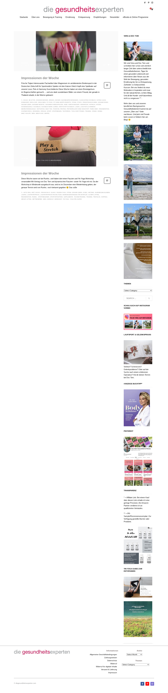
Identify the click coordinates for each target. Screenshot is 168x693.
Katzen (98, 104)
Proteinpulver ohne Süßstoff (78, 109)
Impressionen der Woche (40, 78)
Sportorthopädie (56, 197)
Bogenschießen (42, 100)
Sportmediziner (43, 197)
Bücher (57, 100)
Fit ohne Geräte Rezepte (62, 102)
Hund (65, 104)
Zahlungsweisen (110, 658)
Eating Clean (101, 100)
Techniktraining (79, 197)
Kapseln (92, 104)
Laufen (23, 194)
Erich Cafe (33, 102)
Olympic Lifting (93, 194)
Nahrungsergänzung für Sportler (74, 194)
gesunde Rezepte (38, 104)
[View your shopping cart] (152, 9)
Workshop (58, 199)
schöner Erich (26, 111)
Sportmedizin (56, 111)
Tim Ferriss (66, 111)
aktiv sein (27, 192)
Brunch (51, 100)
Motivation (41, 109)
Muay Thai (49, 109)
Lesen (77, 106)
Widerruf (113, 664)
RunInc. (34, 197)
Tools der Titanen (77, 111)
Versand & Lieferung (109, 669)
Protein (63, 109)
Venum (94, 111)
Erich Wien (42, 102)
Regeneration (104, 109)
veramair (24, 63)
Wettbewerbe (37, 199)
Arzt (33, 192)
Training (88, 111)
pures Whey (94, 109)
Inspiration (84, 104)
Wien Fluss (39, 113)
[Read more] (107, 88)
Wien (33, 113)
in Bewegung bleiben (102, 192)
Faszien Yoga (61, 192)
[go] (149, 298)
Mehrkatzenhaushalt (28, 109)
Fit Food (49, 102)
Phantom (56, 109)
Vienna (99, 111)
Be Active (32, 100)
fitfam (74, 102)
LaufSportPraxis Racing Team (50, 194)
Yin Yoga (66, 199)
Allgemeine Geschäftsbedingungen (103, 654)
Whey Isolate (26, 113)
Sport (49, 111)
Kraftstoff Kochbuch (66, 106)
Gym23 (85, 192)
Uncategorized (53, 65)
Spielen (43, 111)
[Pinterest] (148, 2)
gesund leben (26, 104)
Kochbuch (36, 106)
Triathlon (96, 197)
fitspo (79, 102)
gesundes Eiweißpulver (54, 104)
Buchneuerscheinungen (69, 100)
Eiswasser (25, 102)
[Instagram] (152, 2)
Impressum (112, 673)
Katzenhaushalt (26, 106)
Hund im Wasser (73, 104)
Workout (50, 199)
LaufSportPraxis (33, 194)
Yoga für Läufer (76, 199)
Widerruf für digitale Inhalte (106, 667)
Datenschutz (112, 661)
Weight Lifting (26, 199)
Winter (46, 113)
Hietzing (91, 192)
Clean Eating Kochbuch (87, 100)
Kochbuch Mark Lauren (49, 106)
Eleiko (53, 192)
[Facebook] (145, 2)
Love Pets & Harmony (87, 106)
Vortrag (104, 197)
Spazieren (36, 111)
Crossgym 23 (45, 192)
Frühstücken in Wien (90, 102)
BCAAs (25, 100)
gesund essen (103, 102)
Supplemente (68, 197)
